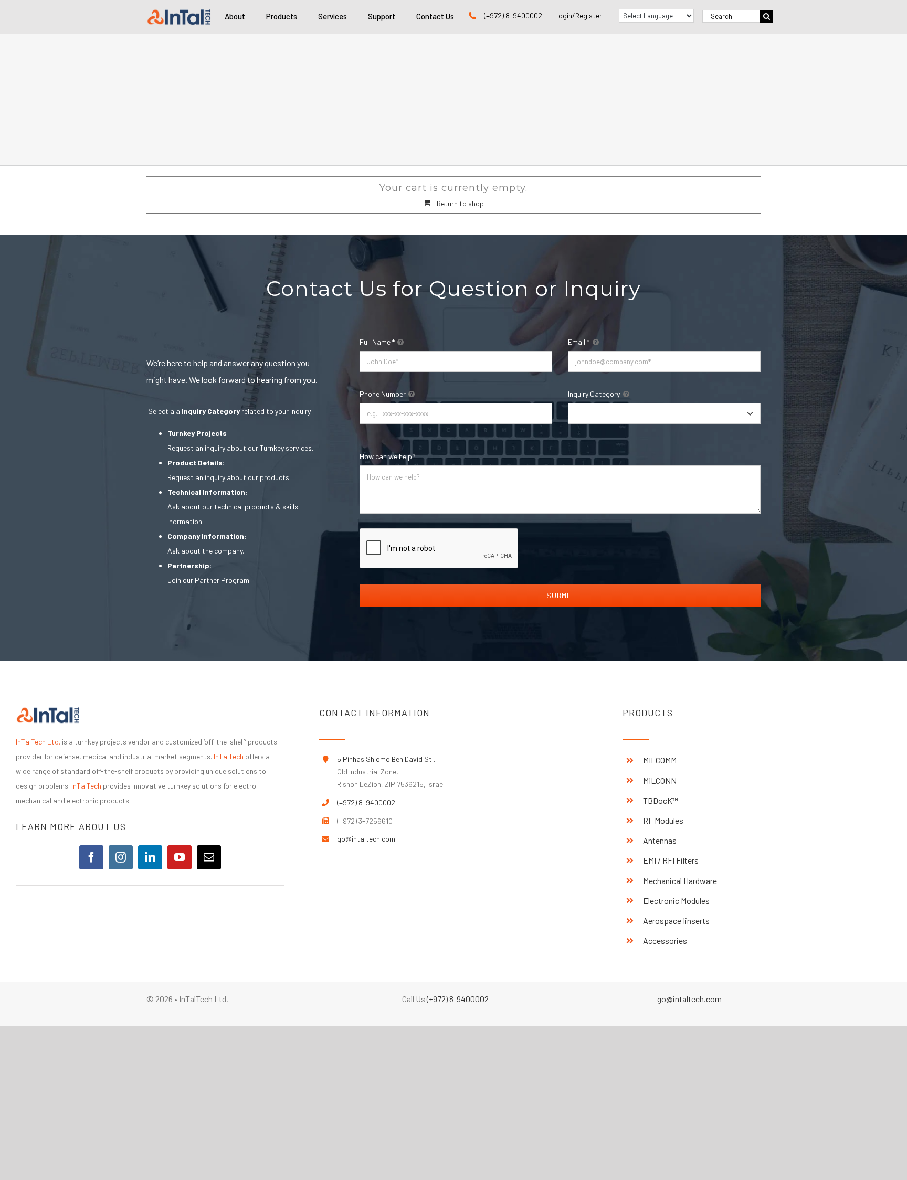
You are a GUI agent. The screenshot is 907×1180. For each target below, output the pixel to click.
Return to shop (460, 203)
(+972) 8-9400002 (513, 15)
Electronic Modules (676, 901)
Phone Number (383, 393)
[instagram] (121, 857)
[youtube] (179, 857)
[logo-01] (178, 11)
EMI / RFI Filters (671, 860)
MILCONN (660, 780)
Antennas (660, 840)
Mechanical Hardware (680, 881)
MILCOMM (660, 760)
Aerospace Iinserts (676, 921)
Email (578, 341)
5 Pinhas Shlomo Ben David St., (386, 758)
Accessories (665, 940)
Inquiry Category (594, 393)
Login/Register (578, 15)
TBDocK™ (660, 800)
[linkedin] (150, 857)
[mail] (209, 857)
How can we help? (388, 456)
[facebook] (91, 857)
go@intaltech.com (366, 838)
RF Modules (663, 820)
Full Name (377, 341)
